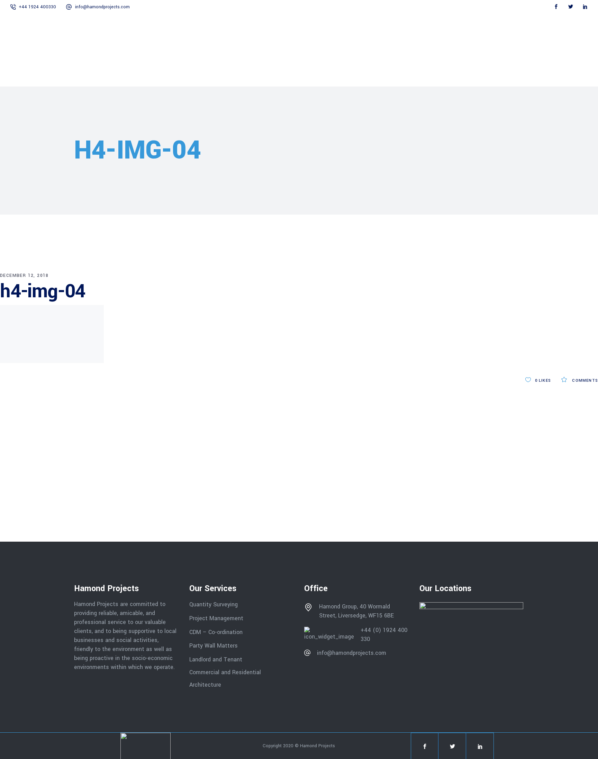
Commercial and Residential (225, 672)
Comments (584, 380)
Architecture (206, 685)
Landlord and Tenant (215, 659)
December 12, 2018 (24, 275)
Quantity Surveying (213, 604)
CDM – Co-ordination (216, 632)
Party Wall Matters (213, 646)
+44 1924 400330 (37, 7)
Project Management (216, 618)
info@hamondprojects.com (102, 7)
